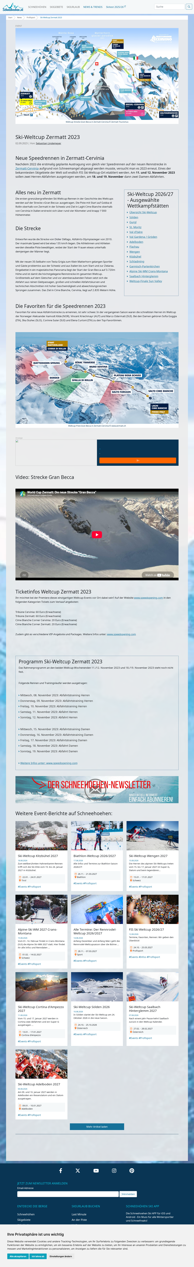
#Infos (142, 957)
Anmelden (129, 1194)
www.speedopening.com (148, 597)
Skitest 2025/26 (115, 7)
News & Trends (92, 7)
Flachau (134, 246)
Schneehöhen (37, 7)
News (19, 17)
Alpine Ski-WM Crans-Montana (148, 271)
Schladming (136, 261)
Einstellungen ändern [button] (61, 1256)
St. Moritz (135, 227)
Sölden (133, 217)
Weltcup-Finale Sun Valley (145, 281)
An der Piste (79, 1220)
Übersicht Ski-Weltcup (143, 212)
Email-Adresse (25, 1188)
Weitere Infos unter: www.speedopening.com (48, 763)
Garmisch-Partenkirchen (144, 266)
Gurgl (133, 222)
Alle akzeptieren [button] (18, 1256)
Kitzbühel (135, 256)
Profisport (31, 17)
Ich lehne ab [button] (38, 1256)
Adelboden (136, 242)
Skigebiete (56, 7)
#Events (22, 886)
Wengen (134, 251)
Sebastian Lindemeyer (48, 143)
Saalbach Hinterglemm (143, 276)
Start (10, 17)
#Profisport (34, 886)
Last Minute (79, 1214)
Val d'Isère (136, 232)
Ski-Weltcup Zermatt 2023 (51, 17)
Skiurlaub (73, 7)
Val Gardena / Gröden (143, 237)
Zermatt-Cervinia (27, 168)
